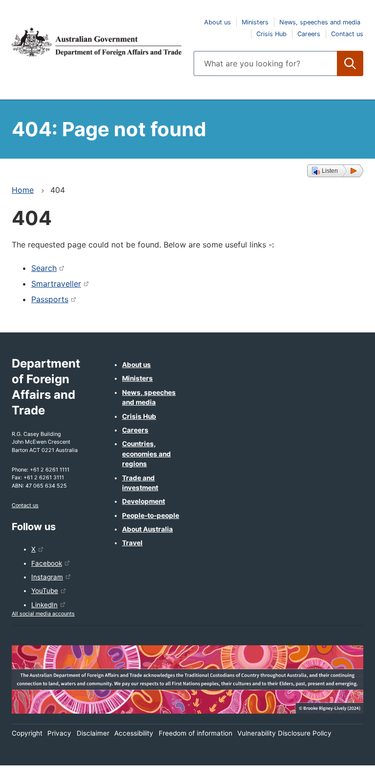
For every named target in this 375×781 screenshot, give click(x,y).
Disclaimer (93, 733)
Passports (49, 299)
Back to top (342, 767)
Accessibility (133, 733)
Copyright (27, 733)
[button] (335, 170)
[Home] (97, 42)
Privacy (59, 733)
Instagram (47, 577)
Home (23, 190)
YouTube (44, 591)
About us (217, 22)
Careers (308, 34)
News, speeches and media (319, 22)
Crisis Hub (271, 34)
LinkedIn (44, 605)
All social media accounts (43, 613)
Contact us (347, 34)
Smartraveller (56, 283)
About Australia (147, 529)
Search (44, 268)
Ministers (255, 22)
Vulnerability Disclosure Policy (284, 733)
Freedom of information (195, 733)
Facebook (46, 563)
